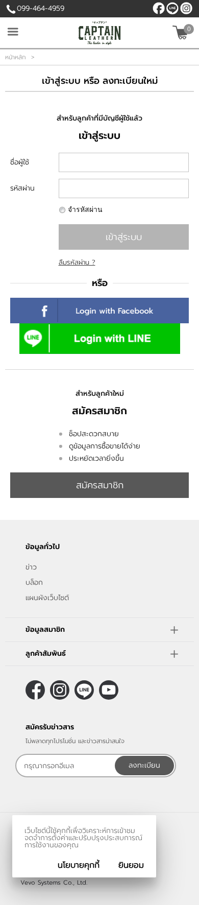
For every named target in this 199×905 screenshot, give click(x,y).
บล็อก (34, 582)
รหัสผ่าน (22, 188)
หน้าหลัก (15, 57)
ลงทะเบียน (144, 765)
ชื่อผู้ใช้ (19, 162)
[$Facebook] (159, 8)
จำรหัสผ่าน (85, 209)
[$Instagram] (186, 8)
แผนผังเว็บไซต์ (47, 597)
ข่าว (31, 567)
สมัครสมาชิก (99, 485)
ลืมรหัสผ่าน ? (77, 262)
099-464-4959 (40, 8)
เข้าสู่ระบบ (124, 237)
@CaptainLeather (172, 8)
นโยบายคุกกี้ (79, 865)
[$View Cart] (181, 32)
